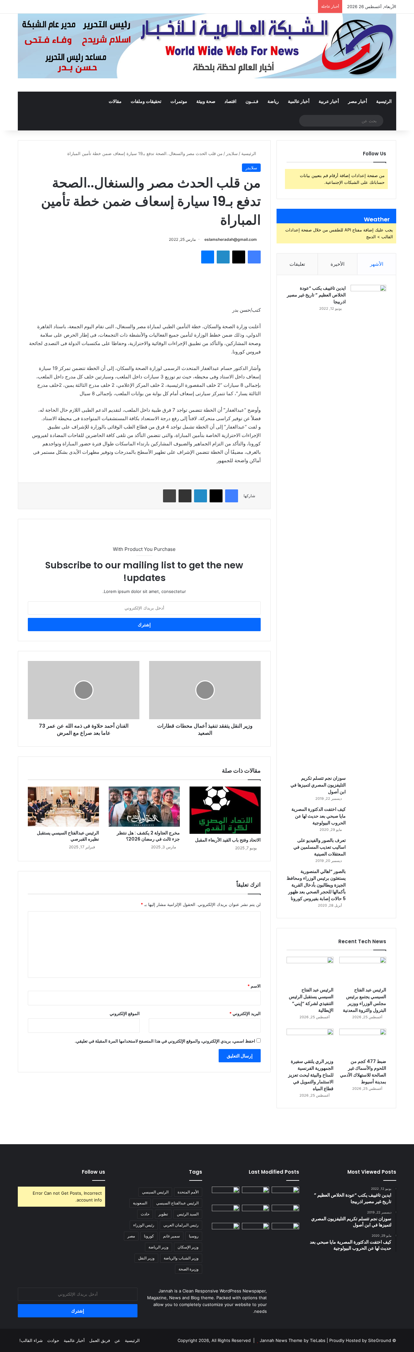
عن (117, 1340)
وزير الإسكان (188, 1247)
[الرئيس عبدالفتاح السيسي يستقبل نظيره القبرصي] (63, 807)
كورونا (149, 1236)
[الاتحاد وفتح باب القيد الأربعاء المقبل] (225, 810)
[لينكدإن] (223, 257)
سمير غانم (171, 1236)
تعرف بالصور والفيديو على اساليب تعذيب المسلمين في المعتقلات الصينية (319, 847)
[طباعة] (169, 495)
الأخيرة (337, 264)
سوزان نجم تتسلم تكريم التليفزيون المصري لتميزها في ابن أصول (318, 785)
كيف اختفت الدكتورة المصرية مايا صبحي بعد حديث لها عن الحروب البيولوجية (318, 816)
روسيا (194, 1236)
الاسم (254, 986)
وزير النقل (146, 1258)
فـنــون (251, 101)
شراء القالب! (31, 1340)
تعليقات (297, 264)
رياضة (273, 101)
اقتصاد (230, 101)
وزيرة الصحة (189, 1269)
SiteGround (379, 1340)
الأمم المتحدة (188, 1192)
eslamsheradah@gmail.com (230, 239)
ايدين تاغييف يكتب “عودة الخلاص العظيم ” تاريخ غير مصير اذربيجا (316, 295)
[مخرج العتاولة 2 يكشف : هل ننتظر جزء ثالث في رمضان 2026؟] (144, 807)
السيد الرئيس (188, 1214)
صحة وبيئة (205, 101)
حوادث (53, 1340)
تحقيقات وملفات (146, 101)
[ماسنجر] (207, 257)
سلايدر (232, 153)
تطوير (163, 1214)
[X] (238, 257)
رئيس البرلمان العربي (181, 1225)
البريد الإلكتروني (245, 1013)
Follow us (93, 1171)
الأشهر (376, 264)
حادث (145, 1214)
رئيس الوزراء (143, 1225)
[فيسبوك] (254, 257)
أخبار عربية (329, 101)
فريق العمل (99, 1340)
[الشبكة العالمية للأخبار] (207, 46)
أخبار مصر (357, 101)
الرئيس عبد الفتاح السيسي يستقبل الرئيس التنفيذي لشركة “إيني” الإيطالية (311, 1000)
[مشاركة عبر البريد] (185, 495)
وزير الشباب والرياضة (181, 1258)
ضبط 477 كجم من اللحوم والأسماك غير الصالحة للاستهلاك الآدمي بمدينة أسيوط (363, 1071)
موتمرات (178, 101)
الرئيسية (384, 101)
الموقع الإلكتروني (125, 1013)
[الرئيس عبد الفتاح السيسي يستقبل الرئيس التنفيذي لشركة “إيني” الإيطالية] (310, 970)
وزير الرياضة (158, 1247)
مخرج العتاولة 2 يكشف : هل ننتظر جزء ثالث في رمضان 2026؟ (148, 836)
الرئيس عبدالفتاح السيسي (177, 1203)
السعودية (140, 1203)
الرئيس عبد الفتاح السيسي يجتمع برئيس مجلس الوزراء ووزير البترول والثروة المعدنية (364, 1000)
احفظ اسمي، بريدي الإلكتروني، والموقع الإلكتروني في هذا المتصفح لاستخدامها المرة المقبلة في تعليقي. (165, 1041)
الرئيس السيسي (155, 1192)
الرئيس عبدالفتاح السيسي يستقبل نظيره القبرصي (68, 836)
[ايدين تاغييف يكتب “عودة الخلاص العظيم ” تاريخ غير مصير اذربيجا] (368, 527)
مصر (131, 1236)
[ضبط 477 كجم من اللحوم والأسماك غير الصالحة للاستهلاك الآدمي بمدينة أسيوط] (362, 1042)
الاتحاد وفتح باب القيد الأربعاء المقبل (228, 840)
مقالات (115, 101)
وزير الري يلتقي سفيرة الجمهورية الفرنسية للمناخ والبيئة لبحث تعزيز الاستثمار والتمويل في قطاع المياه (310, 1075)
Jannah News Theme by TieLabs (292, 1340)
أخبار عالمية (299, 101)
